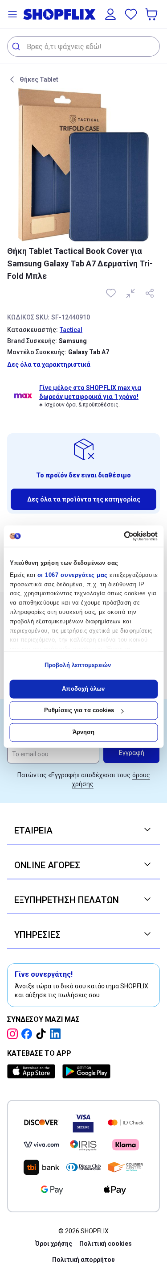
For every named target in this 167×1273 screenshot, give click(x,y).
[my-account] (110, 14)
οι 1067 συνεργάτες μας (72, 575)
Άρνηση (84, 732)
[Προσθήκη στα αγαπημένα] (112, 293)
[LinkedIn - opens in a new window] (57, 1033)
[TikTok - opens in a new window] (43, 1033)
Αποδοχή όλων (83, 688)
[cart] (152, 14)
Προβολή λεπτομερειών (78, 665)
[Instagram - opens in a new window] (14, 1033)
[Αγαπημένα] (131, 14)
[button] (12, 14)
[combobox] (83, 46)
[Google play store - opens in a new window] (86, 1071)
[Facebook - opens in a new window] (28, 1033)
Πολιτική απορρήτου (83, 1259)
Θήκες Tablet (39, 79)
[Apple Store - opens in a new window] (33, 1071)
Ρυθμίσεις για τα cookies (79, 710)
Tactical (71, 329)
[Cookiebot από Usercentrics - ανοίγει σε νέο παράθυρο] (119, 536)
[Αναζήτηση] (17, 46)
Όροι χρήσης (53, 1243)
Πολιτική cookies (105, 1243)
